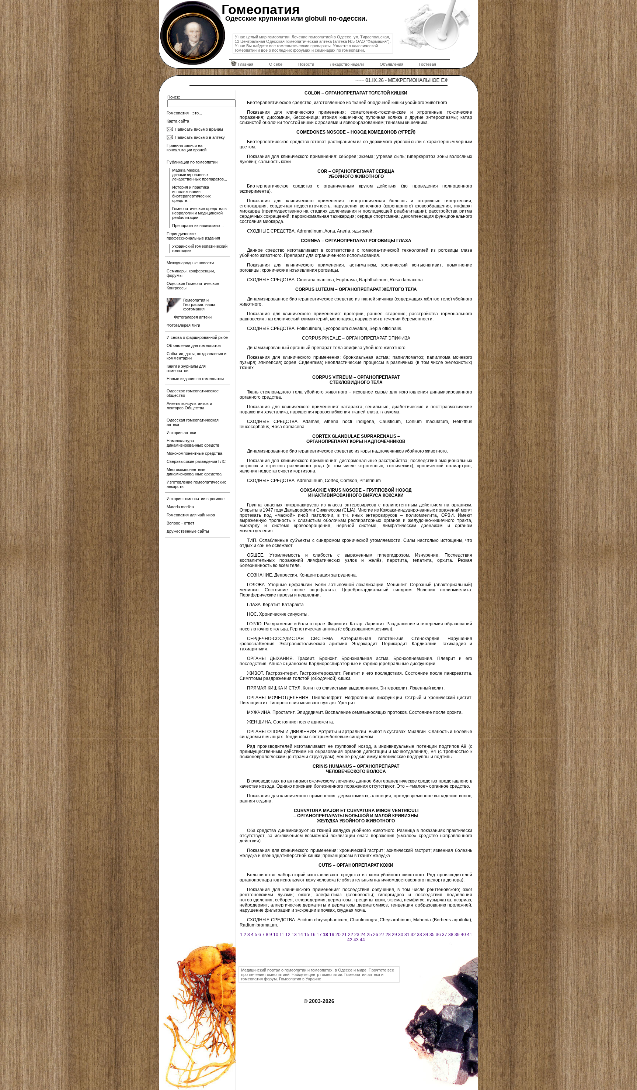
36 (438, 934)
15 (306, 934)
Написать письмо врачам (199, 129)
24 (363, 934)
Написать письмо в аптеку (200, 137)
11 (281, 934)
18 (325, 934)
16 (313, 934)
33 (419, 934)
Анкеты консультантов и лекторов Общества (189, 405)
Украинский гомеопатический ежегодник (199, 248)
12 (287, 934)
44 (362, 939)
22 (350, 934)
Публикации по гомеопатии (192, 162)
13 (294, 934)
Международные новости (190, 263)
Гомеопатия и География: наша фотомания (199, 304)
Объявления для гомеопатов (194, 345)
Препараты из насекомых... (198, 225)
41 (469, 934)
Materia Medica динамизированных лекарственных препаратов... (199, 174)
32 (413, 934)
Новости (306, 64)
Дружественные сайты (188, 531)
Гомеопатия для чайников (191, 515)
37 (444, 934)
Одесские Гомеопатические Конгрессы (193, 285)
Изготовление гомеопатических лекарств (196, 484)
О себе (275, 64)
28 (388, 934)
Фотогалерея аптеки (193, 317)
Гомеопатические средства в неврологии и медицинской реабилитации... (199, 213)
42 (349, 939)
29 (394, 934)
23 (356, 934)
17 (319, 934)
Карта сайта (178, 121)
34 (425, 934)
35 (432, 934)
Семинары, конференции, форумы (191, 273)
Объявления (391, 64)
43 (356, 939)
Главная (245, 64)
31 (407, 934)
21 (344, 934)
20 (338, 934)
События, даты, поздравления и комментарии (196, 355)
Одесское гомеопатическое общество (193, 393)
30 (400, 934)
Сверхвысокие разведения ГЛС (196, 461)
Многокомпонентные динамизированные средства (194, 471)
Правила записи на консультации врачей (186, 147)
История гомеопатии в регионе (195, 498)
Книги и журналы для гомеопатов (186, 368)
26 (375, 934)
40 (463, 934)
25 (369, 934)
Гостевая (427, 64)
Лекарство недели (347, 64)
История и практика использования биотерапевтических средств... (191, 194)
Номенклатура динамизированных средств (193, 443)
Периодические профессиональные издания (193, 235)
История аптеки (181, 432)
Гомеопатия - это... (184, 113)
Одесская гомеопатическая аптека (193, 422)
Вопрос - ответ (180, 523)
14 (300, 934)
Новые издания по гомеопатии (195, 378)
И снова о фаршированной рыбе (197, 337)
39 (457, 934)
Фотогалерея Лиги (183, 325)
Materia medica (180, 507)
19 (331, 934)
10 (275, 934)
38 (450, 934)
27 (381, 934)
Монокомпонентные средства (194, 453)
